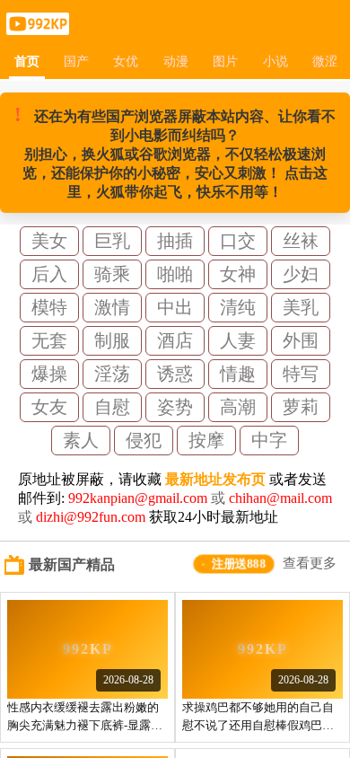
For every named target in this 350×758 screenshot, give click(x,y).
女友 (49, 407)
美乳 (301, 307)
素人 (81, 440)
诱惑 (175, 373)
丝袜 (301, 241)
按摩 (206, 440)
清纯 (238, 307)
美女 (49, 241)
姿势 (175, 407)
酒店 (175, 340)
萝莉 (301, 407)
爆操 (49, 373)
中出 (175, 307)
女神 (238, 274)
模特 (49, 307)
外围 (301, 340)
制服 (112, 340)
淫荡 (112, 373)
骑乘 (112, 274)
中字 (269, 440)
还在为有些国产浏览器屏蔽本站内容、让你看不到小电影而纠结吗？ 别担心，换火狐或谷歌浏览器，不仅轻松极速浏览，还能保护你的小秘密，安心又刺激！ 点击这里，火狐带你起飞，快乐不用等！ (175, 151)
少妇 (301, 274)
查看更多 (310, 563)
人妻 (238, 340)
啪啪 (175, 274)
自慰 (112, 407)
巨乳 (112, 241)
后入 (49, 274)
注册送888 (239, 563)
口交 (238, 241)
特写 (301, 373)
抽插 (175, 241)
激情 (112, 307)
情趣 (238, 373)
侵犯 (144, 440)
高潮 (238, 407)
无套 (49, 340)
